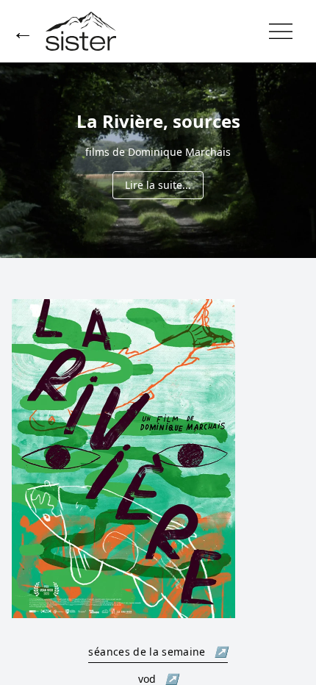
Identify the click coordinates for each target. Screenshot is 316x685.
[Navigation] (280, 31)
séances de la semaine (157, 652)
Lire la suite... (158, 185)
